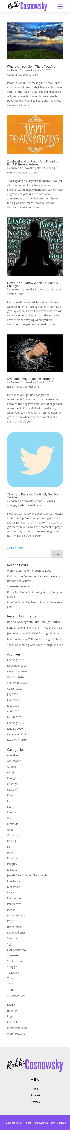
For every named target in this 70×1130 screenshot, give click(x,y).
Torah (10, 978)
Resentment (14, 386)
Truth (10, 989)
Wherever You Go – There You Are (31, 66)
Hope (10, 852)
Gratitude (12, 824)
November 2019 (17, 740)
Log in (11, 1016)
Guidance (12, 835)
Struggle (12, 967)
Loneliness (13, 881)
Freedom (12, 812)
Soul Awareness (16, 949)
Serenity (12, 938)
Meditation (13, 887)
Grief (10, 829)
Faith (21, 505)
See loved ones (16, 932)
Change (56, 289)
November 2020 (17, 671)
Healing (11, 841)
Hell (9, 846)
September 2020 (17, 682)
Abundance (14, 755)
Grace (10, 818)
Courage (12, 784)
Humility (12, 858)
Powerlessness (16, 915)
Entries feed (14, 1022)
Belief (10, 772)
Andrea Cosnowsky (22, 70)
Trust (10, 984)
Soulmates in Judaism (20, 586)
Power (11, 909)
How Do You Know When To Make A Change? (32, 284)
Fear (10, 806)
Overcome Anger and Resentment (30, 379)
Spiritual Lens (31, 74)
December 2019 (17, 734)
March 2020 (14, 717)
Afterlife (12, 766)
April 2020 (13, 711)
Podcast (35, 1095)
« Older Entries (16, 548)
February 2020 (15, 723)
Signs (10, 944)
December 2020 (17, 665)
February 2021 (15, 660)
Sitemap (35, 1101)
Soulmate (13, 955)
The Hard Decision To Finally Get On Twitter (32, 495)
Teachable (13, 972)
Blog (35, 1088)
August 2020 (14, 688)
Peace (11, 892)
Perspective (14, 172)
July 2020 (12, 694)
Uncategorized (16, 995)
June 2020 (13, 700)
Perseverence (15, 898)
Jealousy (12, 869)
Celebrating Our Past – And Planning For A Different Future (32, 162)
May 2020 (13, 706)
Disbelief (12, 789)
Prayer (11, 921)
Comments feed (17, 1028)
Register (12, 1010)
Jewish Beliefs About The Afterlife (27, 875)
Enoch (11, 795)
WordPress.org (16, 1033)
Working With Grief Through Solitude (29, 570)
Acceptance (14, 74)
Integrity (12, 864)
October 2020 (15, 677)
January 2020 (15, 728)
